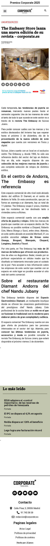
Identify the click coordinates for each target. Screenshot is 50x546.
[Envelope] (35, 493)
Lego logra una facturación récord (23, 430)
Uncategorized (9, 22)
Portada (7, 409)
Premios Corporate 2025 (25, 2)
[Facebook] (14, 493)
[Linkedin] (30, 493)
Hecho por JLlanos (25, 543)
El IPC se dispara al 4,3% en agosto (23, 413)
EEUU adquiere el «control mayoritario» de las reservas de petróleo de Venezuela (21, 403)
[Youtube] (25, 493)
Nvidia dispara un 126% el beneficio (23, 422)
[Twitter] (20, 493)
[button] (5, 11)
